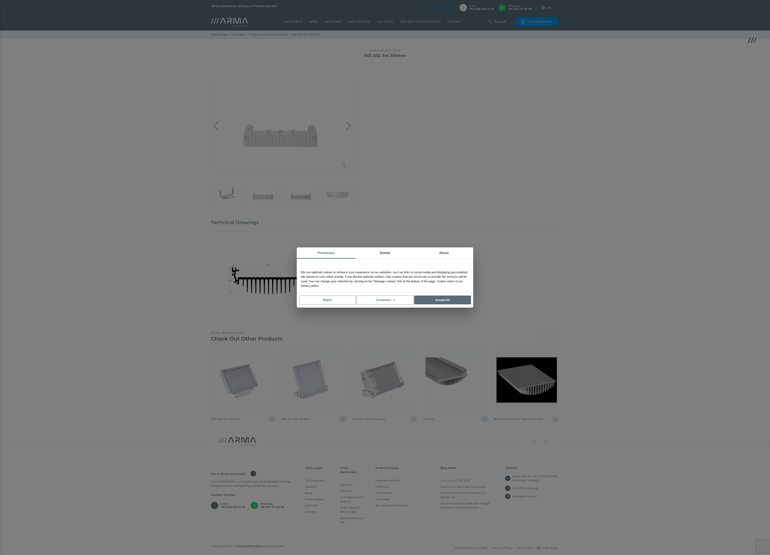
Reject (327, 300)
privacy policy (310, 285)
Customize (384, 300)
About (444, 253)
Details (385, 253)
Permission (326, 253)
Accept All (442, 300)
